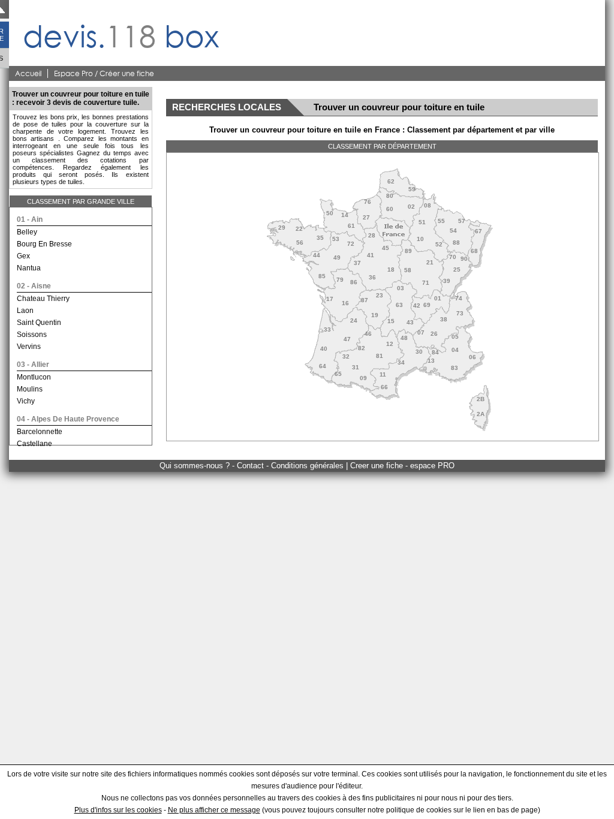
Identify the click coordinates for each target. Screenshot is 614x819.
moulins (30, 389)
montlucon (34, 377)
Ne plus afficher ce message (214, 810)
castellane (34, 443)
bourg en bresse (44, 244)
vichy (26, 401)
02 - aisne (34, 286)
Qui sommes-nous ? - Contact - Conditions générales (252, 465)
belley (27, 232)
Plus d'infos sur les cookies (118, 810)
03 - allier (33, 364)
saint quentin (39, 322)
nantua (29, 268)
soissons (32, 334)
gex (23, 256)
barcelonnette (39, 431)
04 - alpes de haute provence (68, 419)
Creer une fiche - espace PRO (402, 465)
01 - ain (30, 219)
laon (25, 310)
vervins (29, 346)
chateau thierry (43, 298)
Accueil (28, 73)
